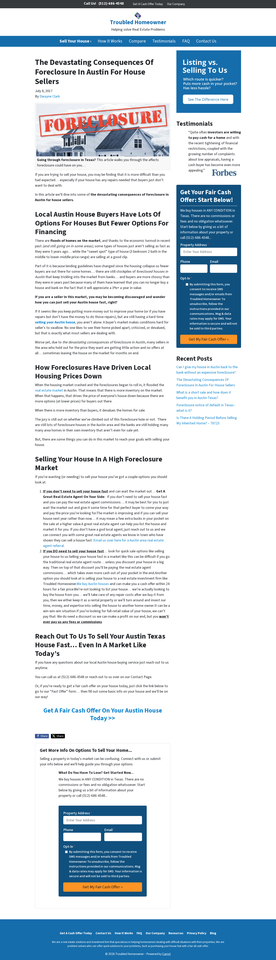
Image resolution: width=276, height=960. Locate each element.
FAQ (186, 41)
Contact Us (206, 41)
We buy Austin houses (93, 583)
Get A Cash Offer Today (148, 4)
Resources (176, 933)
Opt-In (69, 846)
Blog (213, 933)
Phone (68, 829)
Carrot (166, 954)
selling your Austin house (55, 322)
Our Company (176, 4)
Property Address (77, 813)
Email (109, 829)
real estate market (49, 390)
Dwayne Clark (50, 96)
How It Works (110, 41)
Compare (137, 41)
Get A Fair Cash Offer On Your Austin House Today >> (102, 714)
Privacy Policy (196, 933)
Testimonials (164, 41)
